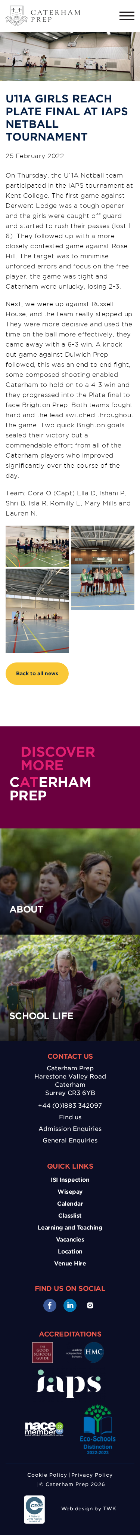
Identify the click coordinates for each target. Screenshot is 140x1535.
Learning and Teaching (70, 1227)
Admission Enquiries (70, 1128)
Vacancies (70, 1239)
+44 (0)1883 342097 (70, 1105)
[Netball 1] (102, 568)
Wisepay (70, 1191)
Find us (70, 1117)
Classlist (70, 1215)
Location (70, 1251)
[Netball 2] (37, 546)
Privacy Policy (92, 1475)
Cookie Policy (47, 1475)
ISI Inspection (70, 1179)
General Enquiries (70, 1140)
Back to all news (37, 673)
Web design (77, 1508)
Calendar (70, 1203)
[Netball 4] (37, 611)
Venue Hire (70, 1263)
